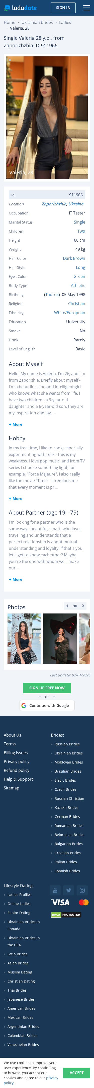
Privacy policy (16, 761)
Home (9, 22)
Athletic (78, 285)
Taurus (52, 294)
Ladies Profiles (20, 894)
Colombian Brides (22, 1035)
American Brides (21, 1008)
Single (79, 222)
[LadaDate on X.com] (68, 890)
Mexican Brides (20, 1017)
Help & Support (18, 779)
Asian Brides (18, 963)
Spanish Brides (67, 870)
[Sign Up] (24, 638)
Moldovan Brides (69, 762)
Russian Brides (67, 744)
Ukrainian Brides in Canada (24, 925)
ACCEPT (77, 1072)
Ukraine (76, 204)
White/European (69, 312)
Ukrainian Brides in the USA (24, 941)
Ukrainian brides (37, 22)
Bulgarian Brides (69, 843)
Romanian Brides (69, 825)
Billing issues (16, 752)
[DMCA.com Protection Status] (66, 916)
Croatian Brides (68, 852)
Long (80, 267)
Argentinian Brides (23, 1026)
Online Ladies (19, 903)
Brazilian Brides (68, 771)
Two (81, 231)
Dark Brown (74, 258)
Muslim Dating (20, 972)
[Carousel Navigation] (75, 606)
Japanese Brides (21, 999)
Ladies (65, 22)
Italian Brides (66, 861)
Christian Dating (21, 981)
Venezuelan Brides (23, 1044)
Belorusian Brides (69, 834)
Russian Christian (69, 798)
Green (79, 276)
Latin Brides (18, 954)
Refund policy (16, 770)
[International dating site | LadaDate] (20, 8)
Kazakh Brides (66, 807)
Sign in (63, 7)
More (17, 424)
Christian (76, 303)
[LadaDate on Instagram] (82, 890)
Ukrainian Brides (69, 753)
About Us (12, 735)
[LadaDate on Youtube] (55, 890)
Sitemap (11, 788)
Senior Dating (19, 912)
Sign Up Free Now (47, 687)
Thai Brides (17, 990)
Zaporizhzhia (54, 204)
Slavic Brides (65, 780)
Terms (10, 744)
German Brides (67, 816)
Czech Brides (65, 789)
